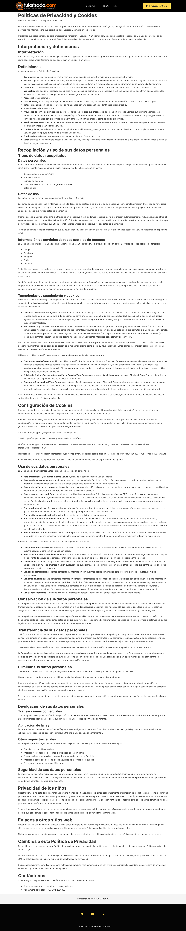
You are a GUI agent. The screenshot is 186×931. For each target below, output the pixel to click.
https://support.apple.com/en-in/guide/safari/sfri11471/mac (53, 438)
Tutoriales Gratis (159, 6)
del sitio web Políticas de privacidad (43, 349)
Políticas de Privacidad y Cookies (95, 926)
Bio (115, 6)
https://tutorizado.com (89, 136)
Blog (106, 6)
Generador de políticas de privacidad (129, 39)
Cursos (90, 6)
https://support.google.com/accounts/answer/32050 (52, 432)
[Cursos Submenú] (98, 6)
